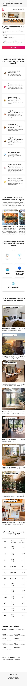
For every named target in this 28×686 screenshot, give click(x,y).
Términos (16, 678)
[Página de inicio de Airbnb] (3, 9)
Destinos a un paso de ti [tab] (8, 629)
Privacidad (10, 678)
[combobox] (13, 37)
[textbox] (7, 43)
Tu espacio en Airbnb (18, 9)
